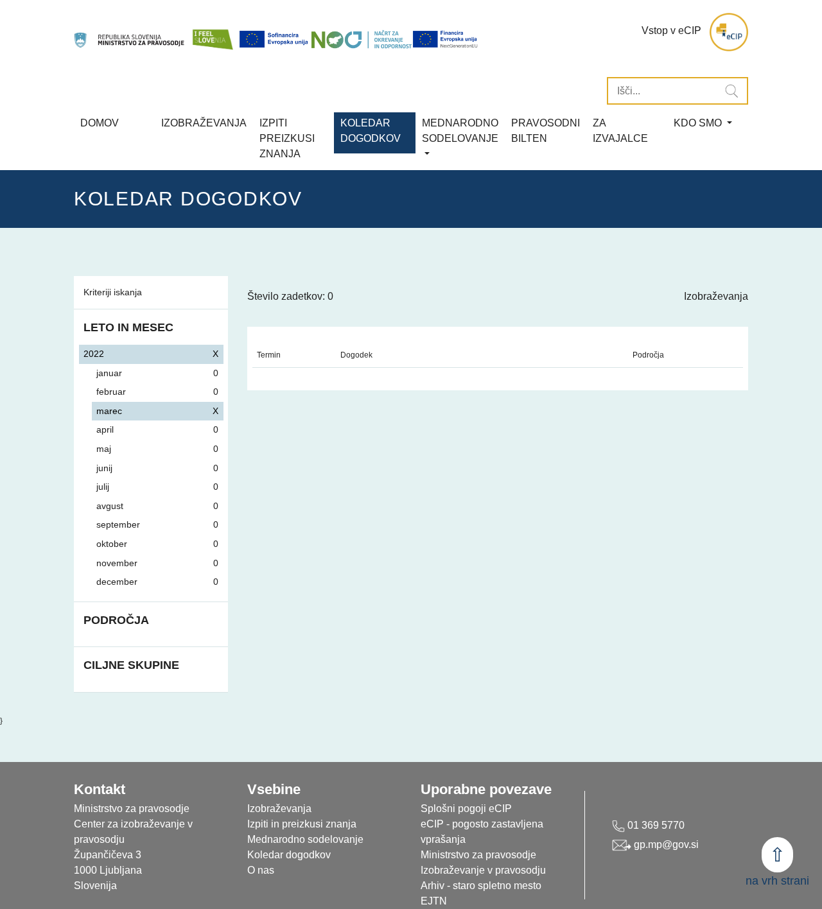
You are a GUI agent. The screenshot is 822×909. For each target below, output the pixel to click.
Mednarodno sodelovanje (305, 839)
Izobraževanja (204, 122)
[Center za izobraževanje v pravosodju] (130, 32)
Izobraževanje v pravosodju (483, 870)
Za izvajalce (620, 130)
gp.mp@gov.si (665, 844)
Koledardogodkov (370, 130)
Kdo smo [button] (699, 122)
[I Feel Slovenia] (212, 32)
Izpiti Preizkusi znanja (287, 138)
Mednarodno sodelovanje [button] (460, 130)
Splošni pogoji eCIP (466, 808)
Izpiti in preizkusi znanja (301, 823)
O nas (260, 870)
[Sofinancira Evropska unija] (274, 39)
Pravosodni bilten (545, 130)
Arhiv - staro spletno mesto (481, 885)
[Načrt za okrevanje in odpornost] (361, 39)
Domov (99, 122)
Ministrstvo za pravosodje (478, 854)
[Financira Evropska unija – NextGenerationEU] (446, 39)
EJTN (434, 901)
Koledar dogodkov (289, 854)
